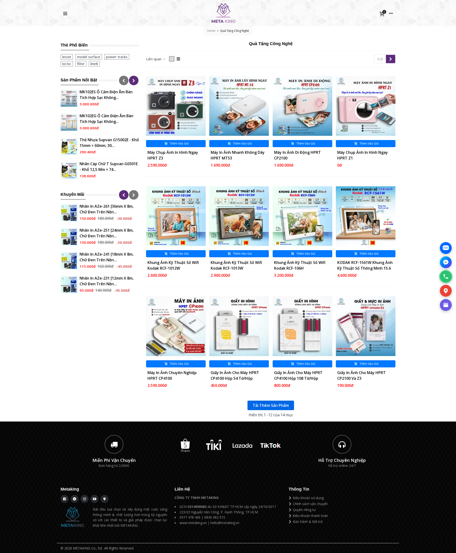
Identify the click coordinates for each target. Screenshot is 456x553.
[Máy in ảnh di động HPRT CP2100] (302, 106)
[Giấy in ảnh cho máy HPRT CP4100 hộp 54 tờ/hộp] (239, 326)
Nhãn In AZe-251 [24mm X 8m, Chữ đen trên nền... (106, 233)
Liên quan (154, 58)
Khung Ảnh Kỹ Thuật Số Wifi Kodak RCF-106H (299, 265)
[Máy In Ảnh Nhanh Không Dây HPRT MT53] (239, 106)
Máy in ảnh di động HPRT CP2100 (297, 155)
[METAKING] (223, 13)
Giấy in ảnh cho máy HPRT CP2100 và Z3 (361, 375)
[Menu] (65, 13)
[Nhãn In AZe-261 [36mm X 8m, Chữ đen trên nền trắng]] (69, 212)
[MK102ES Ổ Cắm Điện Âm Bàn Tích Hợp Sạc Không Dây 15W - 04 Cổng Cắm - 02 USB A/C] (69, 98)
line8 (94, 63)
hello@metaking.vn (224, 522)
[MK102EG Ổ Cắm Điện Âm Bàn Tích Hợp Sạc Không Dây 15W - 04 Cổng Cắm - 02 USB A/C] (69, 122)
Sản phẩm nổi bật (79, 80)
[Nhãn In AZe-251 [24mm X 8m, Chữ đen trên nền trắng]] (69, 236)
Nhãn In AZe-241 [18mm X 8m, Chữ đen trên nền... (106, 257)
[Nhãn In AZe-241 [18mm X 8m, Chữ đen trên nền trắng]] (69, 260)
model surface (88, 56)
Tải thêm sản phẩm (271, 405)
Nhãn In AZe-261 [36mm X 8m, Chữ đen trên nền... (106, 209)
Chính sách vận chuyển (310, 503)
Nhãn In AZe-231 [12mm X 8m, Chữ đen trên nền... (106, 281)
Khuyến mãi (72, 194)
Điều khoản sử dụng (308, 498)
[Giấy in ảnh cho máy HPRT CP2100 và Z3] (365, 326)
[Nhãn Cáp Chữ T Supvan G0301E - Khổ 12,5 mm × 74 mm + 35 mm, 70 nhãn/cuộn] (69, 170)
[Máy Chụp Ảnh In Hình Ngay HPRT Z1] (365, 106)
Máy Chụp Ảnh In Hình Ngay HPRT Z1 (362, 155)
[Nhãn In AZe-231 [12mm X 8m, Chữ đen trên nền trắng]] (69, 284)
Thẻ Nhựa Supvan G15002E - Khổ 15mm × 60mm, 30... (109, 142)
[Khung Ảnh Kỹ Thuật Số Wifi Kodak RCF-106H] (302, 216)
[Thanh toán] (446, 305)
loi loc (66, 63)
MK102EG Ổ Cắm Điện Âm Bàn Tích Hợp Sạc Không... (106, 118)
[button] (123, 80)
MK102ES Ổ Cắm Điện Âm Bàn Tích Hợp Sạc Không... (106, 94)
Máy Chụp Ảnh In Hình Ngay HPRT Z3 (172, 155)
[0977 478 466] (446, 276)
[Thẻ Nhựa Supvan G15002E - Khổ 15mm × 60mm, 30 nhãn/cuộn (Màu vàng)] (69, 146)
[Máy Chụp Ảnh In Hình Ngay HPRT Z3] (176, 106)
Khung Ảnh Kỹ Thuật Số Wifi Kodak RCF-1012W (173, 265)
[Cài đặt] (390, 13)
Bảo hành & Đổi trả (308, 521)
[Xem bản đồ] (446, 291)
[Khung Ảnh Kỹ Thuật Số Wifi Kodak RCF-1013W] (239, 216)
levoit (66, 56)
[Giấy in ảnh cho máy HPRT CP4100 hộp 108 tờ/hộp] (302, 326)
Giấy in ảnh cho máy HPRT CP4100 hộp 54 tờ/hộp (235, 375)
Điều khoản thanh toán (310, 515)
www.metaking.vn (193, 522)
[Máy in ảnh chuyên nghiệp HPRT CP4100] (176, 326)
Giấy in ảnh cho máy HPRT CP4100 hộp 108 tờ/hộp (298, 375)
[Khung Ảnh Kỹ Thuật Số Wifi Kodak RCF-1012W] (176, 216)
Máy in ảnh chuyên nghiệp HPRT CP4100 (172, 375)
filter (81, 63)
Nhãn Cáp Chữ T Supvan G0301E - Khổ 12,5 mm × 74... (109, 166)
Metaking (70, 489)
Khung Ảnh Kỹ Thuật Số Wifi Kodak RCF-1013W (236, 265)
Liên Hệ (182, 489)
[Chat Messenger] (446, 262)
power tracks (117, 56)
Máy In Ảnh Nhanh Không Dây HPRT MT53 (238, 155)
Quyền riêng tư (304, 509)
